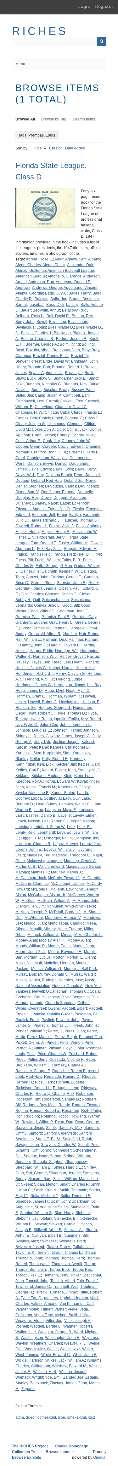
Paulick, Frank (27, 1020)
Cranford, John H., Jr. (49, 452)
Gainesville (30, 571)
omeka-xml (76, 1417)
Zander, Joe (73, 1377)
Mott (38, 963)
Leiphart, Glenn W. (49, 827)
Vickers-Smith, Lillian (73, 1315)
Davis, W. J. (25, 475)
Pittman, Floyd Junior (66, 1048)
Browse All (25, 119)
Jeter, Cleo (49, 724)
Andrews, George (47, 287)
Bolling (88, 344)
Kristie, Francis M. (41, 787)
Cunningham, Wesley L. (47, 458)
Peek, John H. (86, 1025)
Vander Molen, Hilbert (34, 1309)
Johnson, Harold (67, 730)
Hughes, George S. (54, 707)
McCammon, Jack (30, 878)
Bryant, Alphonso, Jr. (46, 373)
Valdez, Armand (44, 1303)
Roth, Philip (91, 1110)
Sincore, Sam (39, 1179)
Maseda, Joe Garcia (83, 866)
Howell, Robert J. (42, 702)
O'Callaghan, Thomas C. (67, 991)
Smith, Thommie (73, 1190)
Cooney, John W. (76, 441)
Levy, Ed (64, 832)
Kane (43, 747)
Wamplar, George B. (55, 1332)
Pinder (52, 1042)
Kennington (25, 764)
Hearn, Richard (85, 662)
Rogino (21, 1110)
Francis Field (40, 554)
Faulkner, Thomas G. (80, 520)
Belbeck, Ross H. (30, 316)
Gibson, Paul (70, 588)
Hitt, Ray (94, 685)
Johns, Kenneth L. (75, 724)
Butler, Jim (24, 395)
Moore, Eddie (59, 946)
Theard (90, 1252)
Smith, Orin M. (46, 1190)
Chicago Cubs (57, 412)
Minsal (66, 934)
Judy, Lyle (42, 741)
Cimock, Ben (26, 418)
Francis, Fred (64, 554)
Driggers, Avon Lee (69, 497)
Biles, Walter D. (61, 327)
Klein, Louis (84, 776)
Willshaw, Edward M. (69, 1366)
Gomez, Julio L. (47, 605)
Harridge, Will (66, 651)
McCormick (92, 878)
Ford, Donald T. (44, 543)
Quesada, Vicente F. (66, 1059)
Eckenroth (80, 503)
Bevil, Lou (57, 321)
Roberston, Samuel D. (61, 1099)
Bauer (25, 310)
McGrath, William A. (53, 900)
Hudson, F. (90, 702)
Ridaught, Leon (66, 1088)
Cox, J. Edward (71, 446)
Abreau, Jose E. (39, 259)
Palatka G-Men (60, 1014)
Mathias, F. (40, 872)
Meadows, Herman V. (63, 917)
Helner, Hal (85, 668)
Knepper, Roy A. (29, 781)
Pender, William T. (30, 1031)
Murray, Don (25, 974)
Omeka (99, 1457)
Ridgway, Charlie (50, 1093)
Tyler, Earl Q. (31, 1298)
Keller (35, 758)
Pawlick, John (68, 1020)
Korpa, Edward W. (60, 781)
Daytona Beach (59, 475)
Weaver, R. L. (75, 1343)
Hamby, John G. (33, 645)
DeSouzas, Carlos (60, 486)
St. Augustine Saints (52, 1207)
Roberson (84, 1093)
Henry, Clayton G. (71, 673)
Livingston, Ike (86, 838)
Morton (59, 957)
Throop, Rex (81, 1269)
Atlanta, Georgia (29, 293)
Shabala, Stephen (48, 1161)
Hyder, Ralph (41, 719)
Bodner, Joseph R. (71, 338)
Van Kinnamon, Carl (76, 1303)
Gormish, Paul (27, 617)
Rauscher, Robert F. (69, 1071)
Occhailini (23, 997)
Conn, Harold (43, 435)
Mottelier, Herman (59, 963)
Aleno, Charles (28, 265)
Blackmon (62, 333)
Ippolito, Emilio (66, 719)
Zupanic (28, 1389)
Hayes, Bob (40, 662)
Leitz (71, 827)
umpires (51, 1298)
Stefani (46, 1218)
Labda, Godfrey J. (46, 798)
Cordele (49, 446)
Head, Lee (61, 662)
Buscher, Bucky (56, 390)
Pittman (40, 1048)
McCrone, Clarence (32, 883)
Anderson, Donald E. (73, 282)
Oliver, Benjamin (75, 997)
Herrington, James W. (33, 685)
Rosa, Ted (70, 1110)
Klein (68, 776)
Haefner (70, 634)
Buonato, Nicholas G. (43, 384)
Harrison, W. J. (45, 656)
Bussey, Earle (83, 390)
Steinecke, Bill (66, 1218)
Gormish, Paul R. (56, 617)
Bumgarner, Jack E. (70, 378)
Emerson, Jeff (43, 514)
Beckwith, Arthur (46, 310)
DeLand (22, 480)
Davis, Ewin (63, 469)
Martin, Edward (51, 866)
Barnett (21, 304)
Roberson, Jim (27, 1099)
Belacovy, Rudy (75, 310)
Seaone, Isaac (36, 1156)
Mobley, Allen (78, 940)
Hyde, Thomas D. (71, 713)
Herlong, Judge (69, 679)
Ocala (95, 991)
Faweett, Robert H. (31, 526)
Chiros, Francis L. (86, 412)
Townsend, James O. (33, 1286)
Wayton (21, 1343)
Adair (59, 259)
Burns (36, 390)
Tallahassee (83, 1247)
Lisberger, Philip (58, 838)
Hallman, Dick (55, 639)
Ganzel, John (37, 577)
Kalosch (88, 741)
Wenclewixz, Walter (76, 1349)
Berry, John (25, 321)
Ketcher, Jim (65, 764)
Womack (22, 1377)
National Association (32, 986)
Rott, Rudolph (27, 1116)
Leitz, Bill (85, 827)
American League (30, 276)
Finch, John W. (84, 531)
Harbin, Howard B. (65, 645)
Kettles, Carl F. (27, 770)
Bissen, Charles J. (36, 333)
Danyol (61, 463)
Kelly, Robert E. (55, 758)
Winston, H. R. (45, 1372)
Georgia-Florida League (36, 588)
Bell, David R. (58, 316)
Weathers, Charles (46, 1343)
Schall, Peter (89, 1144)
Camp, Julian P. (48, 395)
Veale (72, 1309)
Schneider (62, 1150)
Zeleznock (39, 1383)
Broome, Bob (39, 367)
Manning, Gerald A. (80, 861)
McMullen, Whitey (62, 906)
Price (31, 1054)
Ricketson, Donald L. (33, 1088)
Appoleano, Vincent (80, 287)
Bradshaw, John (66, 350)
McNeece (87, 906)
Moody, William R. (30, 946)
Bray (86, 350)
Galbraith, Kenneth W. (60, 571)
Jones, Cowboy (46, 736)
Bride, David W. (56, 361)
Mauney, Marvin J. (66, 872)
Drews (46, 497)
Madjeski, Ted (38, 855)
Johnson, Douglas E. (33, 730)
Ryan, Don (64, 1122)
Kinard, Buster (54, 770)
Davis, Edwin (40, 469)
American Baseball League (71, 270)
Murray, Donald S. (53, 974)
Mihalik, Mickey (43, 929)
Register (104, 6)
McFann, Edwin (63, 889)
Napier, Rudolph (43, 980)
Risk (70, 1093)
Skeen (26, 1184)
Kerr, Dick (45, 764)
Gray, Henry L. (61, 622)
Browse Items (58, 1452)
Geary (93, 583)
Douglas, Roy (27, 497)
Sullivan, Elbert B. (47, 1235)
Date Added (75, 148)
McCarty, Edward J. (64, 878)
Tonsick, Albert (62, 1281)
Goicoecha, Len (55, 600)
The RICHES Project (30, 1446)
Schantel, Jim (26, 1150)
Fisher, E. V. (25, 537)
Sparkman (80, 1201)
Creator (55, 148)
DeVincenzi (88, 486)
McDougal (39, 889)
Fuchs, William (47, 560)
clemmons (56, 424)
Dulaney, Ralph (45, 503)
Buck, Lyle (74, 373)
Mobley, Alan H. (52, 940)
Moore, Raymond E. (65, 951)
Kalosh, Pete (26, 747)
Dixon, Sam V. (27, 492)
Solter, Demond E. (75, 1196)
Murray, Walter (82, 974)
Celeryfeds (44, 407)
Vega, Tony (43, 1315)
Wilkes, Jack (55, 1360)
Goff (36, 600)
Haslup (93, 656)
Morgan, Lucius (37, 957)
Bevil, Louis (78, 321)
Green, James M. (35, 628)
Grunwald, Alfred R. (44, 634)
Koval (82, 781)
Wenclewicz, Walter (41, 1349)
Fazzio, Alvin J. (61, 526)
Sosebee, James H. (32, 1201)
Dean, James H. (87, 475)
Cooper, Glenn (27, 446)
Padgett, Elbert (74, 1008)
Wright (37, 1377)
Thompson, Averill (67, 1264)
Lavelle (64, 815)
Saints (51, 1127)
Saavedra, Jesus (29, 1127)
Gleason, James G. (61, 594)
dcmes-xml (46, 1417)
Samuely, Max (70, 1127)
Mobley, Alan (26, 940)
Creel (20, 458)
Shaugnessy (76, 1161)
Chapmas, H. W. (29, 412)
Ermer (62, 514)
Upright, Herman (74, 1298)
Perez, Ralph (66, 1037)
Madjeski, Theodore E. (71, 855)
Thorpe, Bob (58, 1269)
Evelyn (75, 514)
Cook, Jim (51, 441)
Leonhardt (46, 832)
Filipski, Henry (27, 531)
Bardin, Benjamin (84, 299)
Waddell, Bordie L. (45, 1326)
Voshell (21, 1326)
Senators (23, 1161)
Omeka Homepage (71, 1446)
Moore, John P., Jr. (30, 951)
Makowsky (36, 861)
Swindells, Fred (72, 1241)
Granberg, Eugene (31, 622)
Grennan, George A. (69, 628)
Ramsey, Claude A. (68, 1065)
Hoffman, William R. (64, 696)
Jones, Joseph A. (76, 736)
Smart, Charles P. (74, 1184)
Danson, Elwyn (40, 463)
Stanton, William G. (36, 1213)
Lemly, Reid (25, 832)
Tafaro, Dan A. (59, 1247)
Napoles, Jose (71, 980)
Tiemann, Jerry (55, 1275)
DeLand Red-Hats (46, 480)
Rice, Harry (44, 1082)
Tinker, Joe (79, 1275)
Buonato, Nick (75, 384)
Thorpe (90, 1264)
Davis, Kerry (85, 469)
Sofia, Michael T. (45, 1196)
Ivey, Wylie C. (26, 724)
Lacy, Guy (71, 798)
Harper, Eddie (41, 651)
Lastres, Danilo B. (41, 815)
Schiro (45, 1150)
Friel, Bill (84, 554)
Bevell (42, 321)
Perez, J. (55, 1031)
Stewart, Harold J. (64, 1224)
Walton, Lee (25, 1332)
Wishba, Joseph (73, 1372)
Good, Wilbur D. (41, 611)
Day (40, 475)
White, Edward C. (56, 1354)
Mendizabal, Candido (66, 923)
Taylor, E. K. (25, 1252)
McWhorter (34, 917)
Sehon (55, 1156)
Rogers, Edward (86, 1105)
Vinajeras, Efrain (29, 1320)
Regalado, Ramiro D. (62, 1076)
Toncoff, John (37, 1281)
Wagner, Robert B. (78, 1326)
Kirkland (22, 776)
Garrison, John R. (72, 583)
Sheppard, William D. (33, 1167)
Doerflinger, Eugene (58, 492)
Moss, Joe (24, 963)
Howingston (69, 702)
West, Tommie (27, 1354)
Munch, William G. (46, 969)
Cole (61, 429)
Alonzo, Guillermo (30, 270)
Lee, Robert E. (54, 821)
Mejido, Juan (35, 923)
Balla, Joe (58, 299)
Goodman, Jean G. (73, 611)
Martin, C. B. (25, 866)
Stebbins (83, 1213)
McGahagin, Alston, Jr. (47, 895)
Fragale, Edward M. (81, 548)
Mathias (22, 872)
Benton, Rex (82, 316)
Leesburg (23, 827)
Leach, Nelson (27, 821)
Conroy (63, 435)
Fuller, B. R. (71, 560)
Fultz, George (47, 566)
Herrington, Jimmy (69, 685)
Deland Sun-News (80, 480)
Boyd (19, 350)
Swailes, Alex (26, 1241)
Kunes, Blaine (63, 793)
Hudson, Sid (26, 707)
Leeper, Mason (81, 821)
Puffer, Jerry (37, 1059)
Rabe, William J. (36, 1065)
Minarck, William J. (43, 934)
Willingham (40, 1366)
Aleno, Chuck (53, 265)
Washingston (32, 1337)
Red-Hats (34, 1076)
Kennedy (78, 758)
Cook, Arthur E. (28, 441)
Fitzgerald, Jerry (51, 537)
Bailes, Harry (80, 293)
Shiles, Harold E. (67, 1167)
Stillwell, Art (74, 1230)
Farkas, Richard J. (45, 520)
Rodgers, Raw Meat (40, 1105)
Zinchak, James (63, 1383)
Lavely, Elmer (84, 815)
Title (39, 148)
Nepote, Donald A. (67, 986)
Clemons (74, 424)
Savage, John (27, 1144)
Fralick (21, 554)
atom (19, 1417)
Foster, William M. (73, 543)
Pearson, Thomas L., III (52, 1025)
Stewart (40, 1224)
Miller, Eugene (70, 929)
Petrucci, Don (90, 1037)
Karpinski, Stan (28, 753)
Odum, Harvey (46, 997)
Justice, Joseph (66, 741)
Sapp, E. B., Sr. (48, 1139)
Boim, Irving (70, 344)
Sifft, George (36, 1173)
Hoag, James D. (29, 690)
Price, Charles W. (52, 1054)
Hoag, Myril (54, 690)
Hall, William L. (28, 639)
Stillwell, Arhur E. (48, 1230)
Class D (91, 418)
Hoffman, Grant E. (30, 696)
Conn (25, 435)
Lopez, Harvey (65, 844)
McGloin (28, 900)
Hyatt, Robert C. (40, 713)
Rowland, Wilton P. (37, 1122)
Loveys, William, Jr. (60, 849)
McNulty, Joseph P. (31, 912)
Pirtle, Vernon (71, 1042)
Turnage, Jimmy (63, 1292)
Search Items (84, 119)
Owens (54, 1008)
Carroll (52, 401)
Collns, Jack (77, 429)
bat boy (72, 304)
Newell (38, 991)
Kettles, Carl (88, 764)
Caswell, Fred (71, 401)
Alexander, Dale (80, 265)
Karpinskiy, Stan (56, 753)
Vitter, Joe (54, 1320)
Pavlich (48, 1020)
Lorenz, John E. (28, 849)
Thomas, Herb (72, 1258)
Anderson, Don (41, 282)
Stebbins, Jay (26, 1218)
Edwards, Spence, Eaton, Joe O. (42, 509)
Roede (64, 1105)
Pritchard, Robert (83, 1054)
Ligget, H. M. (31, 838)
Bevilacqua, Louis (30, 327)
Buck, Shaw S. (39, 378)
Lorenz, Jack (91, 844)
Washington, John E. (62, 1337)
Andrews (23, 287)
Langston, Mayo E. (61, 810)
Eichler (78, 509)
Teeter (42, 1252)
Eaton (65, 503)
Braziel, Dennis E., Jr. (51, 355)
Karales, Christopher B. (70, 747)
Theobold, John (28, 1258)
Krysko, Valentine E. (32, 793)
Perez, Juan (75, 1031)
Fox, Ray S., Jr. (49, 548)
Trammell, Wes (65, 1286)
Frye (97, 554)
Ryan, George (87, 1122)
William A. (76, 1360)
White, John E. (85, 1354)
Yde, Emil (53, 1377)
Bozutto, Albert (38, 350)
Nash (89, 980)
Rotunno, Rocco (55, 1116)
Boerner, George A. (41, 344)
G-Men (66, 566)
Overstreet (37, 1008)
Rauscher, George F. (32, 1071)
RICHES (40, 31)
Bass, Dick (55, 304)
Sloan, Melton (46, 1184)
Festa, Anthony (88, 526)
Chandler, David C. (71, 407)
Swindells (48, 1241)
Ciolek (44, 418)
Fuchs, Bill (24, 560)
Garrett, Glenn (43, 583)
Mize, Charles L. (88, 934)
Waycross (90, 1337)
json (61, 1417)
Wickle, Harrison (29, 1360)
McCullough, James (68, 883)
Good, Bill (70, 605)
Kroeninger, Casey (74, 787)
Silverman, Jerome (65, 1173)
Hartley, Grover (72, 656)
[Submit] (101, 41)
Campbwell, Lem (29, 401)
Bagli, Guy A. (56, 293)
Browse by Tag (53, 119)
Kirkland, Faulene (46, 776)
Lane (38, 810)
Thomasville (39, 1264)
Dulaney (22, 503)
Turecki (41, 1292)
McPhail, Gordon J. (65, 912)
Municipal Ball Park (80, 969)
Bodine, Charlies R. (37, 338)
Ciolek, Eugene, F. (67, 418)
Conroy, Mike (82, 435)
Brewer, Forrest (28, 361)
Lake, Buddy (46, 804)
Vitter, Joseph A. (77, 1320)
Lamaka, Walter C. (75, 804)
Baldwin (41, 299)
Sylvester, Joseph (30, 1247)
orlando (36, 1003)
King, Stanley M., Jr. (84, 770)
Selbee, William (76, 1156)
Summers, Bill (76, 1235)
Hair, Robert (89, 634)
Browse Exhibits (26, 1457)
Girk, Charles (32, 594)
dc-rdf (31, 1417)
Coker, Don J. (43, 429)
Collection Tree (25, 1452)
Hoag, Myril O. (78, 690)
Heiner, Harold (61, 668)
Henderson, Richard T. (34, 673)
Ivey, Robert (91, 719)
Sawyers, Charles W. (58, 1144)
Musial (21, 980)
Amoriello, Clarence (64, 276)
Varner (60, 1309)
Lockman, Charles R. (33, 844)
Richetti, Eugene (70, 1082)
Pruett (20, 1059)
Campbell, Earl (76, 395)
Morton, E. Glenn (80, 957)
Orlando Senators (60, 1003)
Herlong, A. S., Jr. (39, 679)
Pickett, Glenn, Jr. (30, 1042)
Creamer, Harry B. (84, 452)
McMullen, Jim (32, 906)
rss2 (91, 1417)
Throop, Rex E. (28, 1275)
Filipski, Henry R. (56, 531)
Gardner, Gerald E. (66, 577)
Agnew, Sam (76, 259)
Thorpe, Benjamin (30, 1269)
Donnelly (85, 492)
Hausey (22, 662)
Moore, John (83, 946)
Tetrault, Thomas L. (66, 1252)
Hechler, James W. (31, 668)
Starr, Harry (64, 1213)
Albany (94, 259)
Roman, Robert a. (45, 1110)
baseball (37, 304)
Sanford (35, 1133)
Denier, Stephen (29, 486)
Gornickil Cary (84, 617)
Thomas (51, 1258)
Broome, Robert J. (67, 367)
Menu (20, 64)
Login (84, 6)
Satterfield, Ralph (77, 1139)
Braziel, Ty (80, 355)
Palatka (38, 1014)
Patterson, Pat (86, 1014)
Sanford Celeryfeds (60, 1133)
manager (54, 861)
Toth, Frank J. (88, 1281)
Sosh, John (60, 1201)
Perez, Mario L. (40, 1037)
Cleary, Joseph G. (30, 424)
